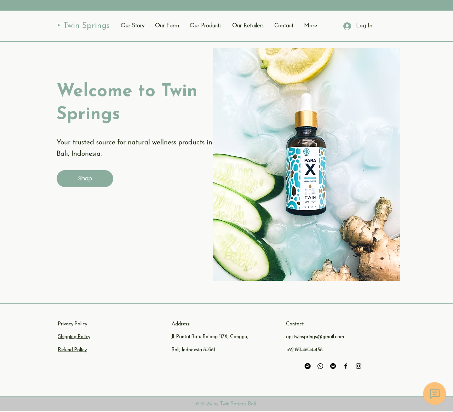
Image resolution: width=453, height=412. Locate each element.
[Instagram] (358, 366)
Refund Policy (72, 350)
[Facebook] (345, 366)
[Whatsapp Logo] (320, 366)
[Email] (333, 366)
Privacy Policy (72, 324)
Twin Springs (86, 26)
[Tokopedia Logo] (307, 366)
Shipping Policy (74, 337)
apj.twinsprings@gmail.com (315, 337)
